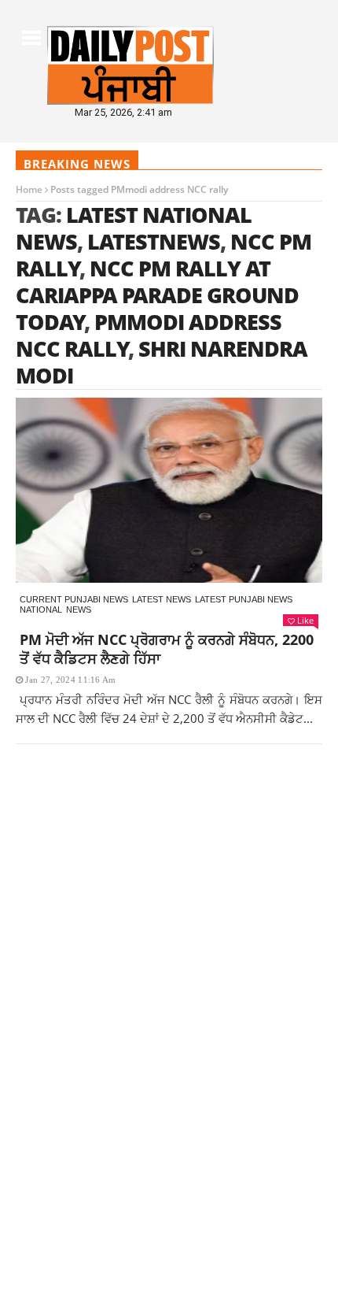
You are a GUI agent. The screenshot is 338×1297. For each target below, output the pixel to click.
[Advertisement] (169, 959)
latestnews (153, 241)
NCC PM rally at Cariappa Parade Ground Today (157, 295)
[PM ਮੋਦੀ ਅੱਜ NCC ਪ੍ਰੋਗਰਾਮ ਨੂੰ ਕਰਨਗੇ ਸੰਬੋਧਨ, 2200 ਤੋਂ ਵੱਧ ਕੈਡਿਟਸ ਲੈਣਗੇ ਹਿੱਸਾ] (169, 490)
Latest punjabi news (243, 599)
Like (305, 620)
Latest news (161, 599)
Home (29, 189)
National (41, 609)
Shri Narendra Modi (161, 362)
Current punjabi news (74, 599)
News (78, 609)
